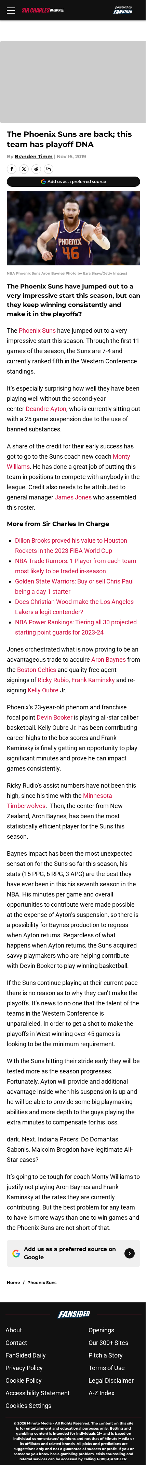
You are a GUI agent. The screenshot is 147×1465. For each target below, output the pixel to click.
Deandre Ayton (46, 408)
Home (13, 1282)
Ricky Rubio (53, 680)
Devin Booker (54, 717)
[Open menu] (11, 10)
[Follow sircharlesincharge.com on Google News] (129, 1253)
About (13, 1330)
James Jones (73, 497)
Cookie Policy (23, 1380)
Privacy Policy (24, 1367)
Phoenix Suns (37, 330)
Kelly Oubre (43, 690)
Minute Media (39, 1423)
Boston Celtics (36, 669)
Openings (101, 1330)
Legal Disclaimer (111, 1380)
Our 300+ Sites (108, 1342)
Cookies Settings (28, 1405)
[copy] (48, 169)
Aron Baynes (108, 659)
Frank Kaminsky (93, 680)
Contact (16, 1342)
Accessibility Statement (37, 1393)
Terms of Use (107, 1367)
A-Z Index (102, 1393)
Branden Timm (34, 156)
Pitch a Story (106, 1355)
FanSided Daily (25, 1355)
